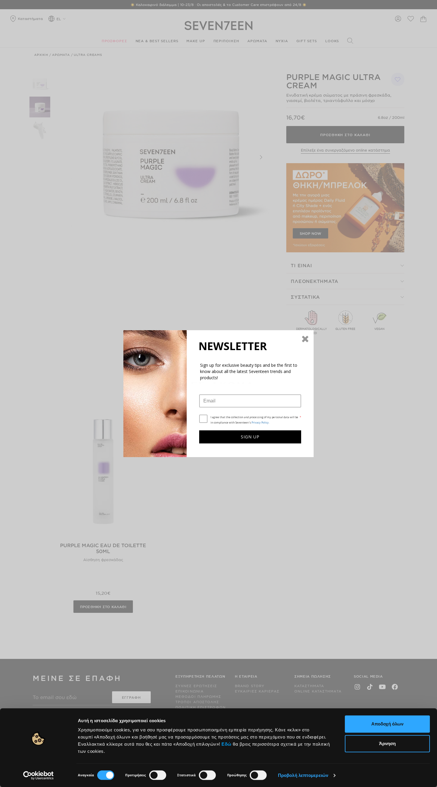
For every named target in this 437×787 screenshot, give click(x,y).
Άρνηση (387, 743)
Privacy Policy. (260, 422)
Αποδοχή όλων (387, 723)
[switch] (157, 775)
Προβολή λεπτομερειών (303, 775)
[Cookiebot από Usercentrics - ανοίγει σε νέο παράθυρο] (38, 775)
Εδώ (226, 744)
